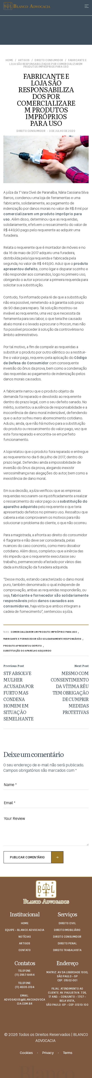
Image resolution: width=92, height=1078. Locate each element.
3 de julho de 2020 (62, 131)
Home (9, 60)
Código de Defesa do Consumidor (45, 360)
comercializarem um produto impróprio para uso (44, 632)
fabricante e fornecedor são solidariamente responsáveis (42, 639)
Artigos (23, 60)
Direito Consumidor (49, 60)
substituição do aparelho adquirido (27, 650)
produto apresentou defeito (22, 645)
